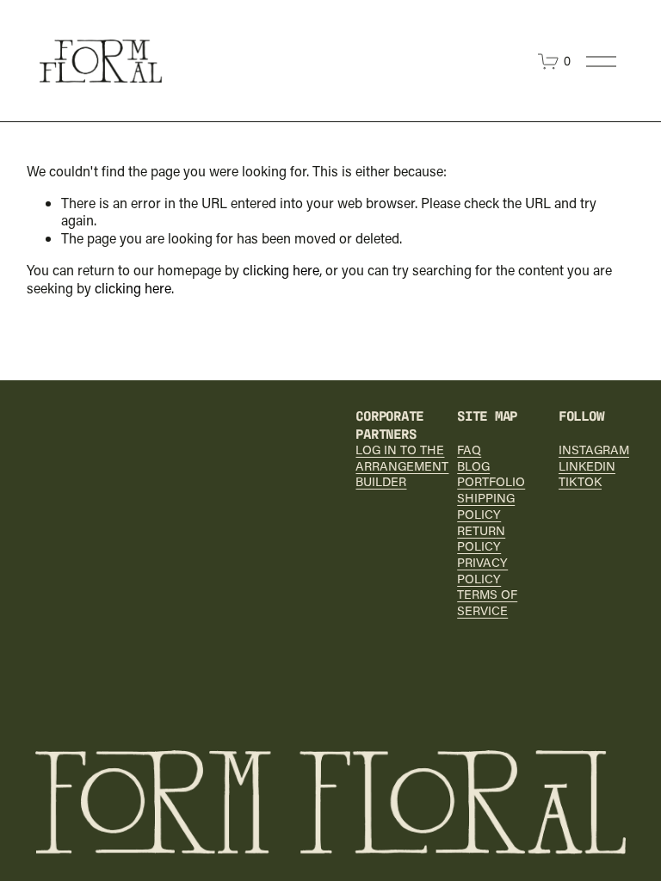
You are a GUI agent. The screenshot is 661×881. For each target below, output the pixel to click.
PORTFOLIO (491, 482)
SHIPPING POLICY (486, 506)
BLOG (473, 466)
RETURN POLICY (481, 539)
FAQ (469, 450)
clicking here (281, 270)
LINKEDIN (587, 466)
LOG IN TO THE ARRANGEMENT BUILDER (401, 466)
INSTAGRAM (594, 450)
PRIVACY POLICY (482, 571)
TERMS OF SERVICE (487, 603)
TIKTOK (580, 482)
